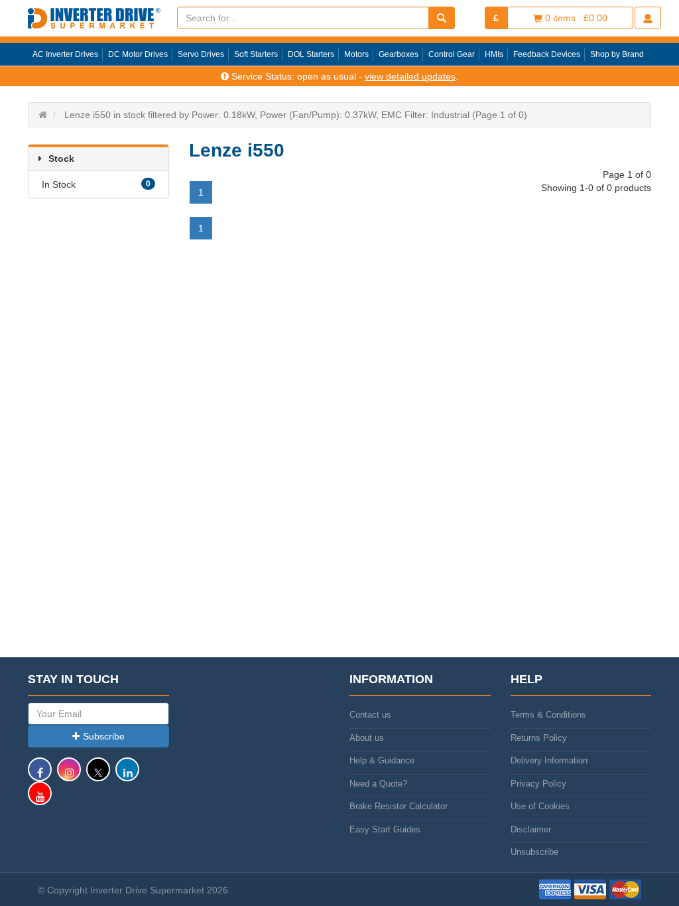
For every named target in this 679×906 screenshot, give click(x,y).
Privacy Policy (538, 784)
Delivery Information (549, 760)
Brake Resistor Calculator (398, 806)
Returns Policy (539, 738)
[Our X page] (98, 776)
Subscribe (104, 736)
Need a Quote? (378, 784)
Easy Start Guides (384, 829)
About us (366, 738)
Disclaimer (531, 829)
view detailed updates (410, 76)
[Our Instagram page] (69, 776)
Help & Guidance (381, 760)
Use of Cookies (540, 806)
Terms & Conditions (548, 715)
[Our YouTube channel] (39, 799)
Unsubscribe (534, 852)
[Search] (441, 18)
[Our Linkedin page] (127, 776)
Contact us (370, 715)
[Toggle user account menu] (648, 18)
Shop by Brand (617, 54)
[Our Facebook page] (39, 776)
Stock (61, 158)
